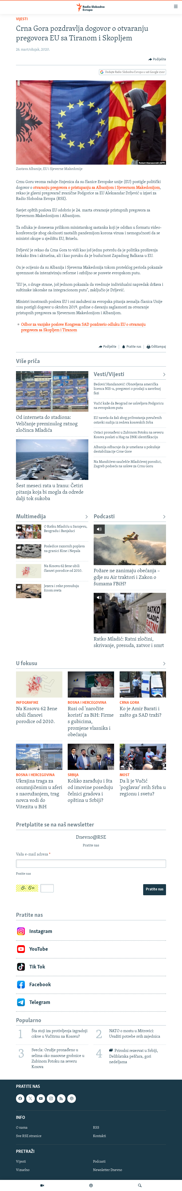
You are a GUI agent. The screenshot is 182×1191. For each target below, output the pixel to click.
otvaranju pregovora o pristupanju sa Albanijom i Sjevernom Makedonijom (96, 188)
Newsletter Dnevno (107, 1170)
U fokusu (26, 664)
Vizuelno (23, 1170)
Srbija (73, 775)
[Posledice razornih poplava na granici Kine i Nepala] (28, 551)
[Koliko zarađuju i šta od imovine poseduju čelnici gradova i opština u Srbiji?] (91, 757)
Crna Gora (129, 703)
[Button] (157, 59)
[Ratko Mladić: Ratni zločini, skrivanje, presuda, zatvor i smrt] (130, 613)
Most (125, 775)
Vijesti (22, 19)
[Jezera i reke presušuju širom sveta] (28, 591)
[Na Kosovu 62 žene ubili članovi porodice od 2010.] (28, 571)
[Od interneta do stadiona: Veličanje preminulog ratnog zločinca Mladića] (52, 391)
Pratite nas (154, 889)
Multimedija (31, 517)
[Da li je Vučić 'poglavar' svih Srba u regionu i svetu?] (143, 757)
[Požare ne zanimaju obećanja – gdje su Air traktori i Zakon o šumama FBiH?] (130, 545)
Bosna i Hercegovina (87, 703)
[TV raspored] (71, 1098)
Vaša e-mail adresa (33, 855)
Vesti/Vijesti (109, 375)
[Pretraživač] (139, 1185)
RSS (96, 1128)
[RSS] (61, 1098)
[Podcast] (91, 1185)
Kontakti (99, 1136)
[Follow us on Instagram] (51, 1098)
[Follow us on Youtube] (41, 1098)
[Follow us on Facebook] (20, 1098)
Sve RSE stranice (29, 1136)
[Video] (42, 1185)
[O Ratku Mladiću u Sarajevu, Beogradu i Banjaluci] (28, 532)
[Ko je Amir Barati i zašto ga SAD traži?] (143, 684)
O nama (22, 1128)
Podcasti (104, 517)
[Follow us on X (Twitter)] (30, 1098)
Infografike (27, 703)
